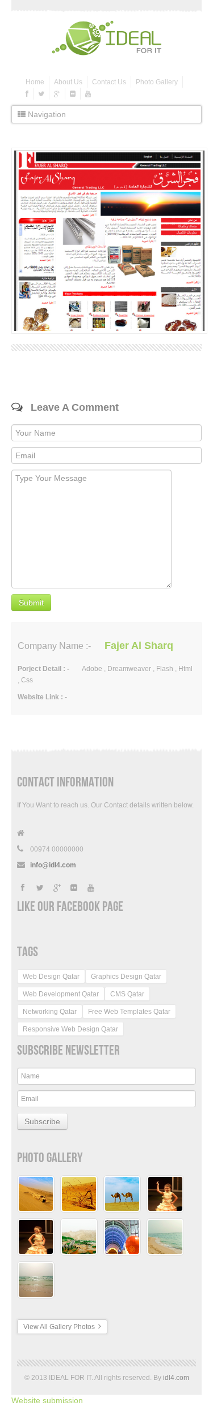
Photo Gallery (157, 82)
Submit (31, 602)
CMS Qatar (127, 994)
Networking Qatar (50, 1012)
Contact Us (109, 82)
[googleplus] (57, 94)
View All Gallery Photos (60, 1327)
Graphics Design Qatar (126, 977)
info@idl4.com (53, 865)
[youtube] (88, 94)
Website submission (47, 1400)
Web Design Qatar (51, 977)
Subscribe (42, 1121)
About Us (68, 82)
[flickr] (72, 94)
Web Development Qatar (61, 994)
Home (35, 82)
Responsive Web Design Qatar (70, 1029)
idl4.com (176, 1378)
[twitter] (41, 94)
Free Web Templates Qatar (129, 1012)
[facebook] (27, 94)
